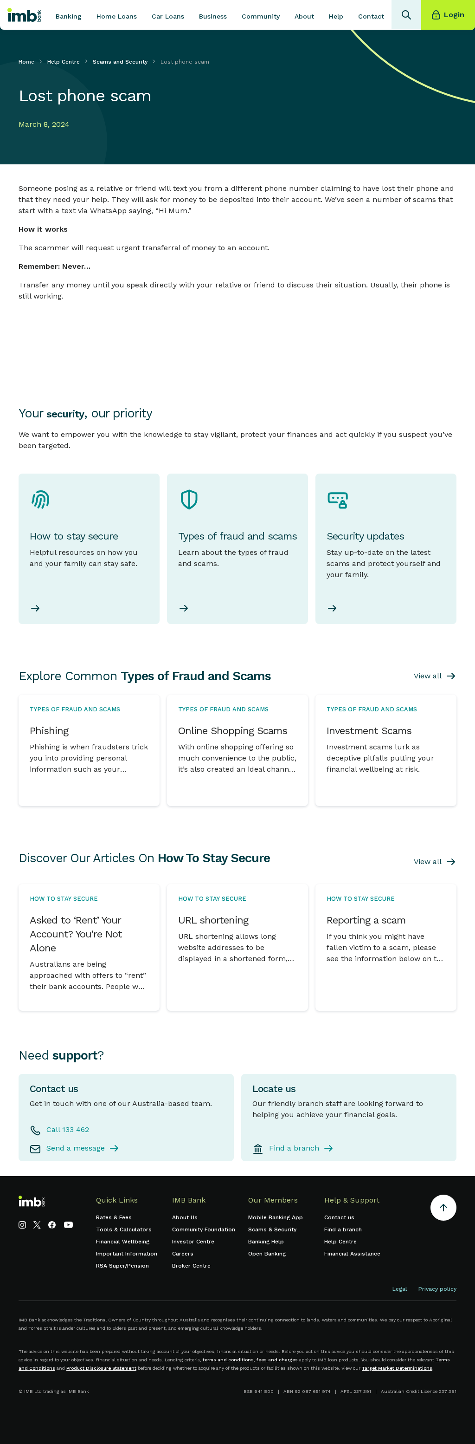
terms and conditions (228, 1359)
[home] (24, 15)
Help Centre (63, 62)
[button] (68, 15)
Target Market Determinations (397, 1368)
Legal (399, 1289)
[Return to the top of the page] (443, 1209)
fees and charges (277, 1359)
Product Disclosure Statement (101, 1368)
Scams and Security (120, 62)
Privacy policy (437, 1289)
